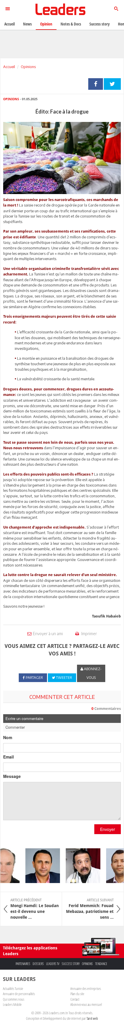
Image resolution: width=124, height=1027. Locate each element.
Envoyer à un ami (48, 633)
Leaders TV (52, 963)
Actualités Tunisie (13, 988)
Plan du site (77, 993)
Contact (74, 999)
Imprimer (88, 633)
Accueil (9, 66)
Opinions (28, 66)
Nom (7, 737)
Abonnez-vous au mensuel (86, 1004)
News (27, 24)
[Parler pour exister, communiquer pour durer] (39, 865)
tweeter (112, 84)
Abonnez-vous (92, 673)
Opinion (46, 24)
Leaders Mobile (12, 1004)
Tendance (101, 963)
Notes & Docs (71, 24)
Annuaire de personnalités (19, 993)
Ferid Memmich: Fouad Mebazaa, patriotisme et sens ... (90, 909)
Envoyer (107, 829)
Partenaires (23, 963)
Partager (95, 84)
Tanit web (92, 1018)
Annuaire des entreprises (85, 988)
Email (8, 757)
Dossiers (38, 963)
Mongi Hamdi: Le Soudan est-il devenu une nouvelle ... (34, 909)
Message (12, 776)
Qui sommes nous (13, 999)
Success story (71, 963)
